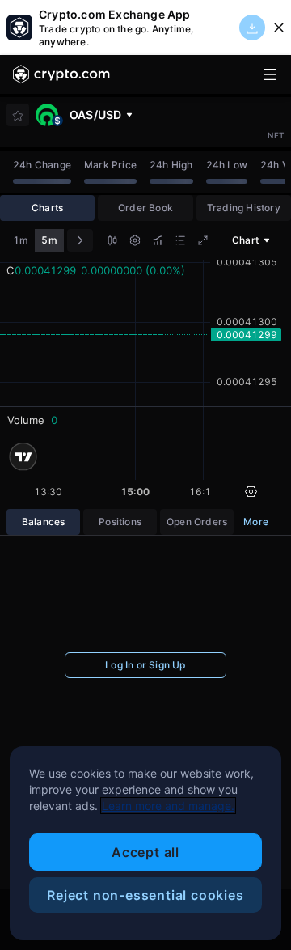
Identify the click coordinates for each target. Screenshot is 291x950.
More (255, 521)
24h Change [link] (42, 165)
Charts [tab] (47, 207)
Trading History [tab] (243, 207)
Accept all (145, 852)
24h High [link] (171, 165)
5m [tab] (49, 240)
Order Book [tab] (145, 207)
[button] (112, 242)
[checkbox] (17, 115)
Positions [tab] (120, 521)
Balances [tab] (43, 521)
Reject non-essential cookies (145, 895)
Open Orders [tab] (197, 521)
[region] (145, 843)
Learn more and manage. (168, 805)
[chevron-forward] (80, 240)
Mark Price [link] (110, 165)
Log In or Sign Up (145, 665)
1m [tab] (20, 240)
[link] (61, 74)
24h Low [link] (226, 165)
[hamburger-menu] (270, 74)
